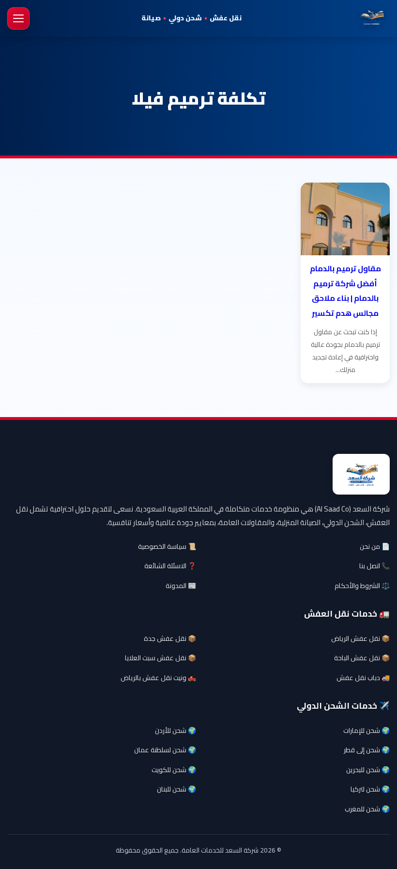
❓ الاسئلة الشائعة (170, 565)
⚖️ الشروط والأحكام (362, 585)
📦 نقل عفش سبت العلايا (160, 658)
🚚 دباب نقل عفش (363, 677)
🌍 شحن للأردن (175, 730)
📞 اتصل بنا (374, 565)
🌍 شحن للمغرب (367, 809)
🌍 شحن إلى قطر (367, 750)
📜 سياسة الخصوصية (167, 546)
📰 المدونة (181, 585)
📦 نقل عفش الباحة (362, 658)
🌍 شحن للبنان (176, 789)
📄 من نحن (375, 546)
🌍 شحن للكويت (174, 769)
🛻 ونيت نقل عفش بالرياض (158, 677)
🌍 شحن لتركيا (370, 789)
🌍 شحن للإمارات (366, 730)
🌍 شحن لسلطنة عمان (165, 750)
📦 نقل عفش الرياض (360, 638)
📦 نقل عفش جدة (170, 638)
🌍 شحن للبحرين (368, 769)
